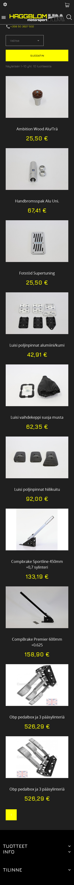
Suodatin (37, 55)
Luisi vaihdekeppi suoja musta (37, 417)
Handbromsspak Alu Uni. (37, 201)
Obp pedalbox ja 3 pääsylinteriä (37, 717)
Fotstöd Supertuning (37, 273)
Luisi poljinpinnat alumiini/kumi (37, 345)
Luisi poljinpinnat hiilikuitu (37, 489)
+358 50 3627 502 (22, 26)
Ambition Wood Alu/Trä (37, 128)
